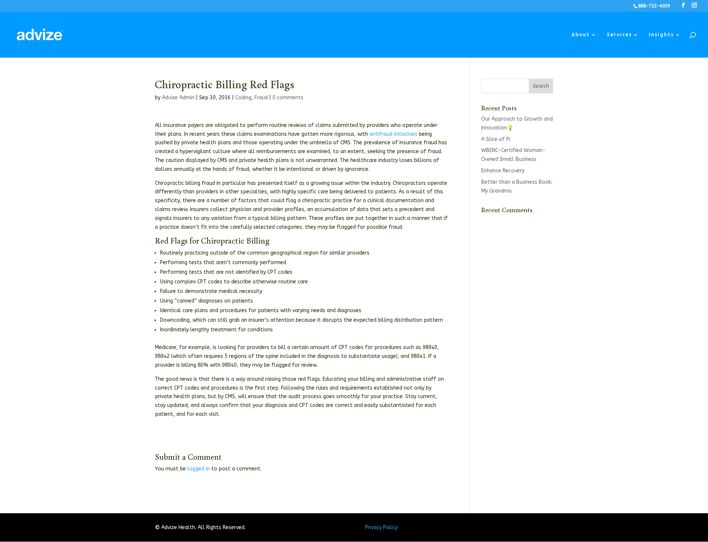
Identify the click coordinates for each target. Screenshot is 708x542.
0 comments (288, 97)
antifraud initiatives (393, 134)
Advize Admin (178, 97)
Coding (243, 97)
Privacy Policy (381, 527)
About (581, 34)
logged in (198, 469)
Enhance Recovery (502, 171)
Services (619, 34)
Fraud (261, 97)
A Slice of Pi (495, 139)
